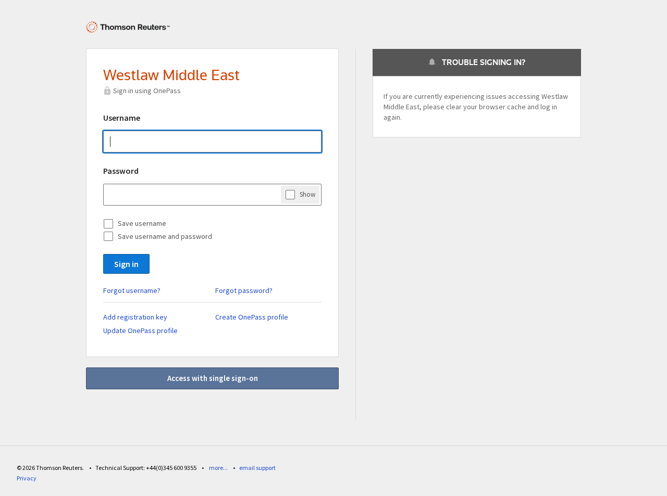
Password (121, 171)
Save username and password (165, 236)
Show (307, 194)
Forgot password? (244, 290)
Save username (142, 223)
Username (121, 117)
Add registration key (135, 317)
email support (257, 468)
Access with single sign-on (212, 378)
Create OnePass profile (251, 317)
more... (218, 468)
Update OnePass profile (140, 330)
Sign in (126, 264)
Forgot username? (131, 290)
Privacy (26, 478)
